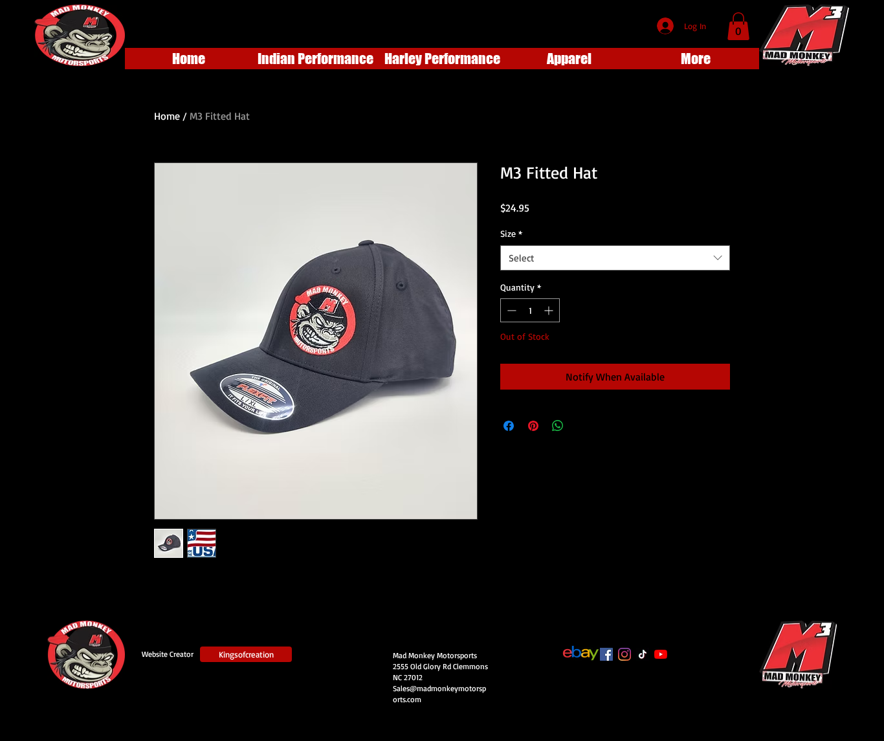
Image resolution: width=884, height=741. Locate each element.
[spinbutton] (530, 310)
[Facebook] (606, 654)
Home (167, 115)
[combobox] (615, 258)
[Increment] (550, 310)
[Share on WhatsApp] (558, 426)
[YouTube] (660, 654)
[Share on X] (582, 426)
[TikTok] (642, 654)
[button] (738, 26)
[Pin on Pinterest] (533, 426)
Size (511, 233)
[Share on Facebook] (508, 426)
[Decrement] (510, 310)
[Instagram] (624, 654)
